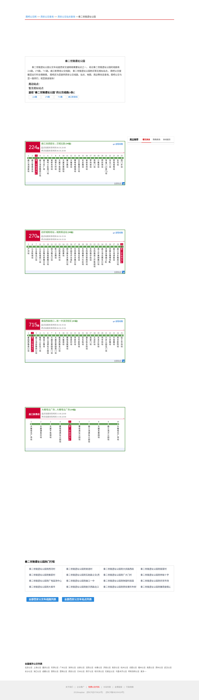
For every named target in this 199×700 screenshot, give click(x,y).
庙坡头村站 (56, 162)
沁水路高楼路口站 (48, 254)
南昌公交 (150, 668)
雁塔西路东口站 (59, 342)
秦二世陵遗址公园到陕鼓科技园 (118, 581)
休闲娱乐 (167, 140)
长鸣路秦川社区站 (83, 254)
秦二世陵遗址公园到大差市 (42, 587)
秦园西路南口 (47, 321)
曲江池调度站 (47, 143)
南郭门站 (91, 338)
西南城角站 (114, 162)
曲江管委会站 (32, 163)
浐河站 (28, 249)
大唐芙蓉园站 (63, 163)
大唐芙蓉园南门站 (52, 343)
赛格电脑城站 (75, 163)
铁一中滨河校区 (64, 321)
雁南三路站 (44, 340)
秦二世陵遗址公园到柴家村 (42, 575)
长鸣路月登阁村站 (87, 254)
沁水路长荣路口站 (44, 254)
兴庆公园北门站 (106, 342)
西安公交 (72, 671)
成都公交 (46, 671)
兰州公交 (81, 671)
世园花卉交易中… (71, 253)
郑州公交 (159, 668)
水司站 (118, 160)
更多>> (143, 671)
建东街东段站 (87, 341)
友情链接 (118, 687)
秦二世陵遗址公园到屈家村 (154, 569)
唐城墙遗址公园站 (60, 432)
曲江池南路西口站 (40, 166)
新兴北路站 (56, 251)
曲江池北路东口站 (102, 254)
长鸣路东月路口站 (75, 254)
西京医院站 (118, 340)
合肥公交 (133, 668)
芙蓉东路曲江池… (106, 253)
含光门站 (110, 161)
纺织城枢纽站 (47, 232)
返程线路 (119, 144)
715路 (60, 97)
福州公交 (142, 668)
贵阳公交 (54, 671)
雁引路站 (67, 161)
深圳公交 (72, 668)
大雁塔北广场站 (31, 431)
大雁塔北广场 (48, 409)
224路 (34, 97)
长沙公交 (28, 671)
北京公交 (28, 668)
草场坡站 (91, 161)
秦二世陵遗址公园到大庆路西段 (118, 569)
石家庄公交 (109, 671)
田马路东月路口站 (67, 254)
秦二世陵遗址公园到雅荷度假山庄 (157, 587)
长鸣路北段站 (79, 252)
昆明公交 (63, 671)
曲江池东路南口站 (118, 254)
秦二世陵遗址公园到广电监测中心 (45, 581)
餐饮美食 (146, 140)
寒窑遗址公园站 (79, 431)
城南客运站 (61, 232)
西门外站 (122, 161)
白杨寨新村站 (59, 252)
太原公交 (81, 668)
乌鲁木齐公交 (121, 671)
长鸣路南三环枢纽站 (94, 255)
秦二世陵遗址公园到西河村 (42, 569)
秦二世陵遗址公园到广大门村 (117, 575)
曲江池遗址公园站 (48, 343)
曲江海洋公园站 (108, 431)
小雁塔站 (98, 161)
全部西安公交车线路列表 (42, 599)
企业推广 (80, 687)
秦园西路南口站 (28, 342)
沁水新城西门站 (40, 253)
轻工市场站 (122, 340)
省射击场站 (52, 162)
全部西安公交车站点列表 (78, 599)
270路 (47, 97)
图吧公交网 (31, 17)
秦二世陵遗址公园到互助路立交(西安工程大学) (88, 575)
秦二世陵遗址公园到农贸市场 (155, 581)
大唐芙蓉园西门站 (56, 343)
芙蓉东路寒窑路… (110, 253)
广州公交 (63, 668)
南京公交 (115, 668)
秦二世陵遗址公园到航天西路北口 (82, 587)
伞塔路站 (114, 338)
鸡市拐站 (102, 338)
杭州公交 (124, 668)
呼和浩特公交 (133, 671)
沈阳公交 (89, 668)
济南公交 (107, 668)
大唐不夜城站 (59, 163)
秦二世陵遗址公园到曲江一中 (80, 581)
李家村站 (75, 338)
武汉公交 (168, 668)
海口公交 (37, 671)
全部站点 (118, 184)
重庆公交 (46, 668)
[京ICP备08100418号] (115, 692)
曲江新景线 (73, 97)
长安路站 (83, 161)
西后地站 (102, 161)
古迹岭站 (94, 338)
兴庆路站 (110, 338)
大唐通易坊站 (41, 429)
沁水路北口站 (36, 252)
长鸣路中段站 (91, 252)
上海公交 (37, 668)
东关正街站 (98, 340)
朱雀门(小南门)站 (106, 165)
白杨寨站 (63, 250)
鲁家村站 (71, 338)
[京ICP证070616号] (95, 692)
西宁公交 (89, 671)
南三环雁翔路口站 (98, 254)
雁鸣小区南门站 (48, 165)
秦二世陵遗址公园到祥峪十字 (155, 575)
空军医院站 (79, 340)
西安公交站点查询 (66, 17)
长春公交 (98, 668)
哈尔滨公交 (99, 671)
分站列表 (107, 687)
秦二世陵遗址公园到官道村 (79, 569)
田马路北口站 (52, 252)
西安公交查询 (47, 17)
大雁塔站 (71, 161)
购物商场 (156, 140)
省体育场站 (87, 162)
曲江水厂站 (44, 162)
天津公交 (54, 668)
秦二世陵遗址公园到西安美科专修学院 (121, 587)
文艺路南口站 (79, 163)
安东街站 (83, 338)
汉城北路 (60, 143)
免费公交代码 (94, 687)
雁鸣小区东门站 (40, 342)
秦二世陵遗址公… (36, 165)
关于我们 (69, 687)
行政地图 (130, 687)
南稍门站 (94, 161)
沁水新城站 (32, 251)
